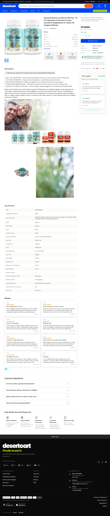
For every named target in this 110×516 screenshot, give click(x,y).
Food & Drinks (24, 11)
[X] (102, 462)
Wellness (5, 11)
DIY (39, 11)
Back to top (55, 436)
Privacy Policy (102, 500)
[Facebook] (105, 462)
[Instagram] (98, 462)
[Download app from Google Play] (8, 504)
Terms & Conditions (100, 497)
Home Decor (13, 11)
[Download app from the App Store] (20, 504)
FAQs (105, 506)
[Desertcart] (9, 6)
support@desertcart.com (79, 483)
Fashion (33, 11)
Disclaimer (103, 503)
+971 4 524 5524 (76, 490)
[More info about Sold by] (102, 46)
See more (47, 48)
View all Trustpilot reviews (93, 110)
